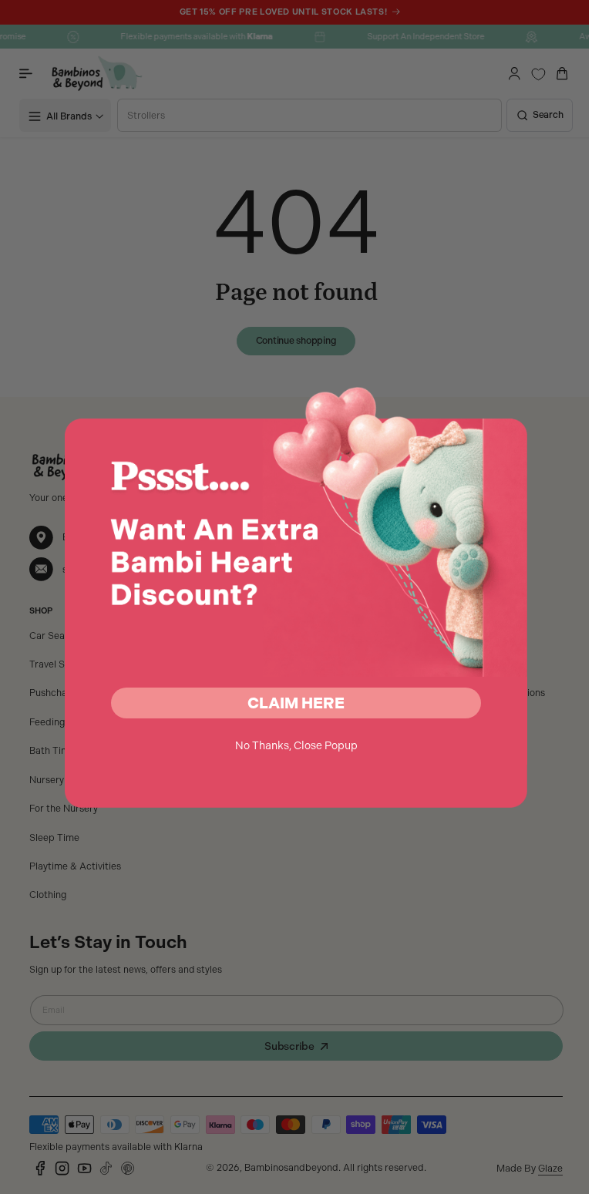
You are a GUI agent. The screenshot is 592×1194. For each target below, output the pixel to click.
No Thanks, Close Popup (290, 745)
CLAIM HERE (290, 703)
